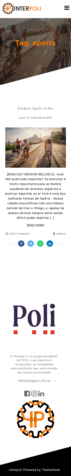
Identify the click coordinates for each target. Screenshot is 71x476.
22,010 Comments (19, 233)
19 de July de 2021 (41, 117)
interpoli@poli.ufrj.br (34, 381)
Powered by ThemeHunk (41, 470)
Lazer (22, 117)
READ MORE (35, 225)
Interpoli (61, 233)
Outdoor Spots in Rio (35, 108)
